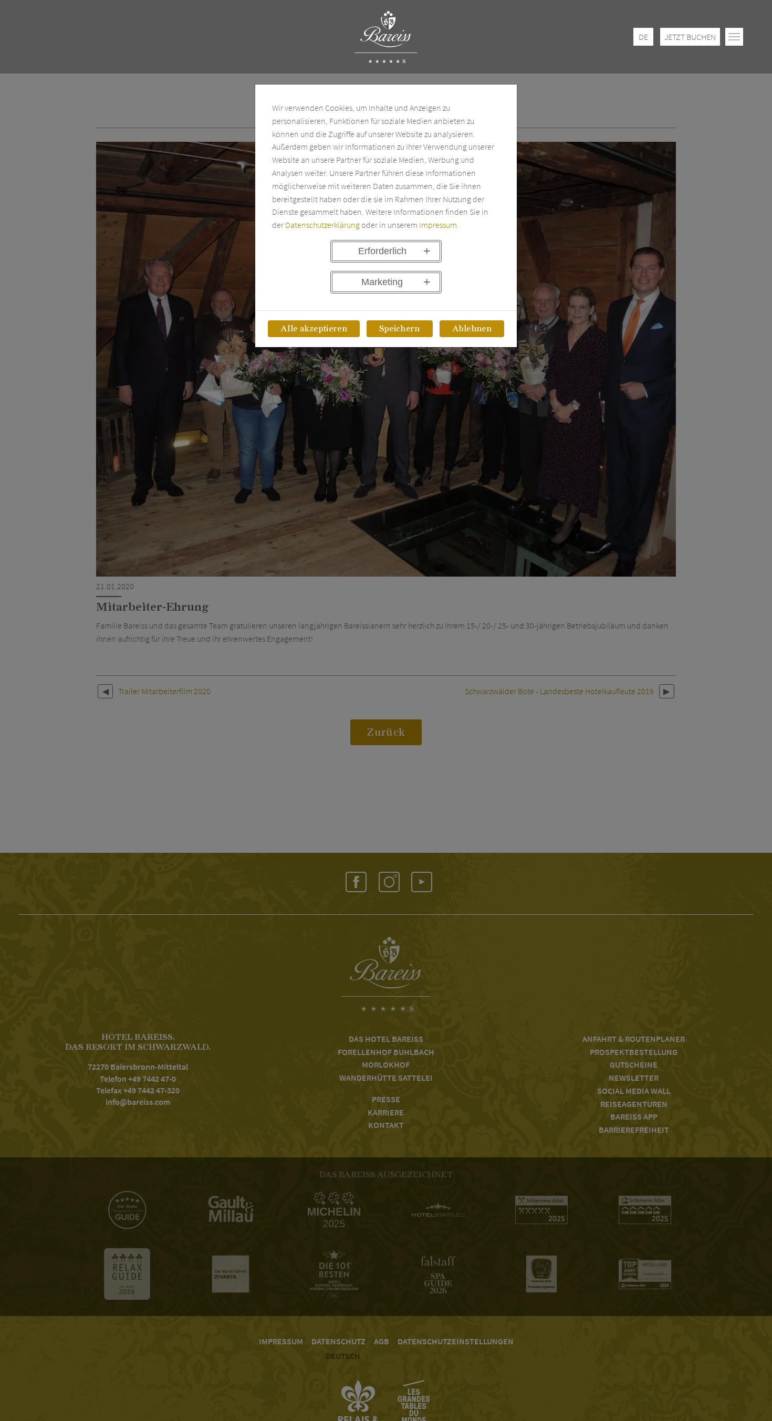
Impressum (438, 225)
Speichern (399, 329)
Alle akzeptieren (313, 329)
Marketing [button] (382, 282)
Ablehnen (472, 329)
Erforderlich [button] (382, 251)
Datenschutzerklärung (322, 225)
